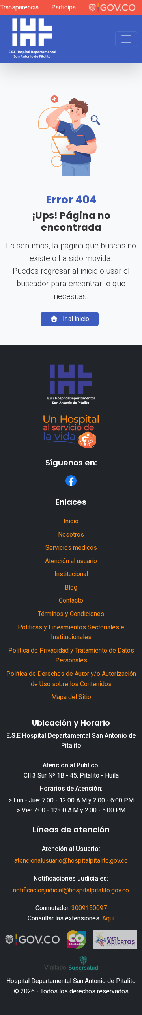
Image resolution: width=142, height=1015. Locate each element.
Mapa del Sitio (71, 697)
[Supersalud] (71, 964)
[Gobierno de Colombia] (112, 7)
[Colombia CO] (76, 940)
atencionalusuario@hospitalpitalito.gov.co (71, 860)
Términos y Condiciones (71, 614)
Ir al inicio (75, 319)
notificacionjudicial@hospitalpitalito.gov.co (71, 890)
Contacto (71, 600)
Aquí (108, 918)
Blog (71, 587)
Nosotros (71, 534)
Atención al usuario (71, 561)
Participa (63, 7)
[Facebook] (71, 481)
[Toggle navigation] (126, 39)
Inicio (71, 521)
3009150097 (89, 908)
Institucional (71, 574)
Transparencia (19, 7)
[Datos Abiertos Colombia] (115, 940)
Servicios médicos (71, 547)
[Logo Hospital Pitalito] (32, 39)
